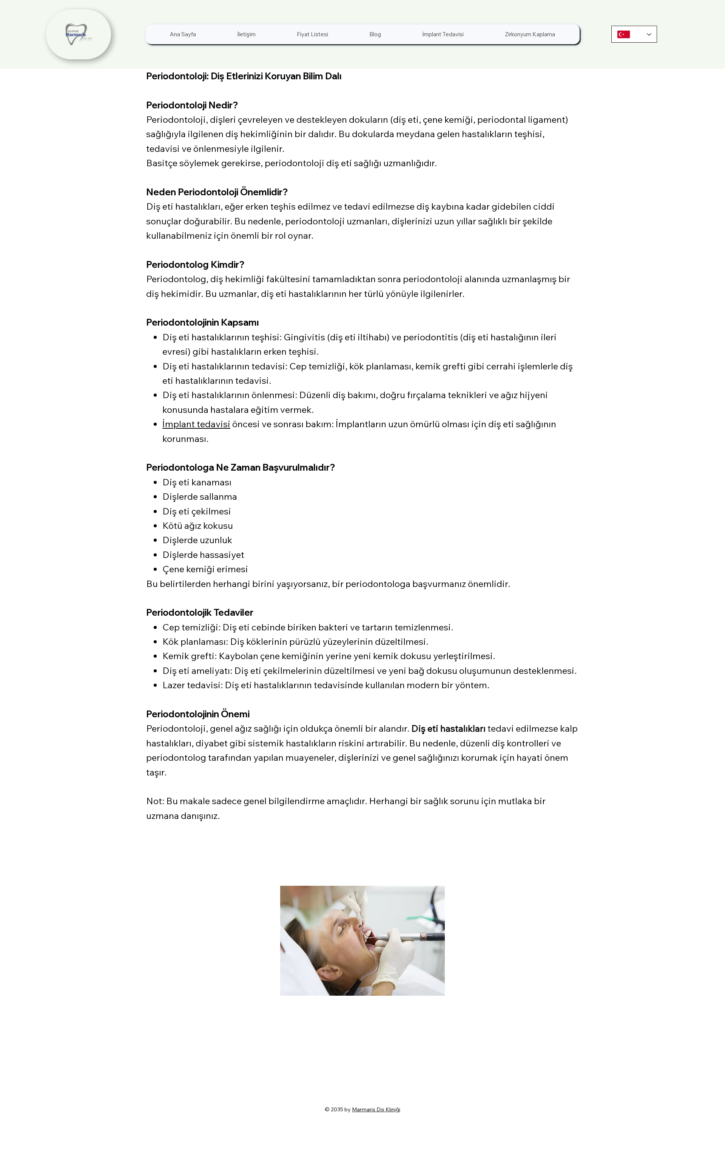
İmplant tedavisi (196, 423)
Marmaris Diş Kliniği (376, 1109)
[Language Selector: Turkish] (634, 34)
